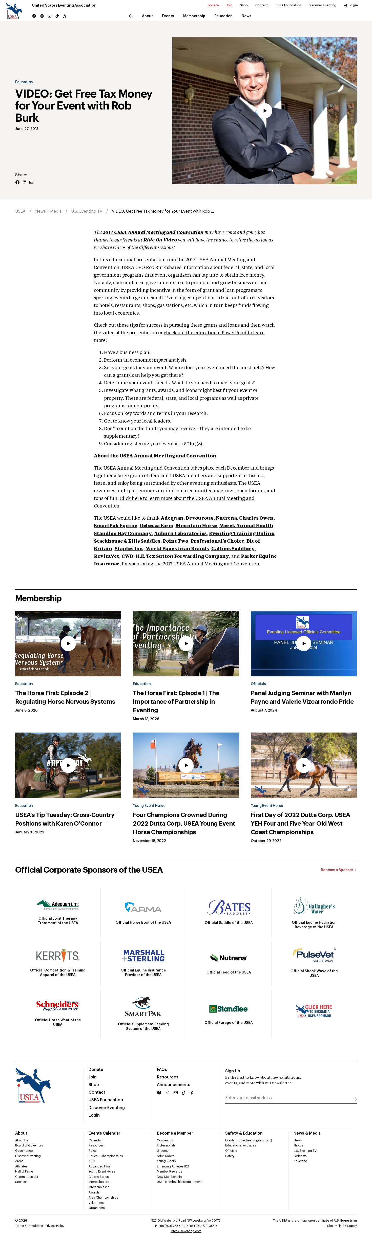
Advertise (300, 1161)
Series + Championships (106, 1156)
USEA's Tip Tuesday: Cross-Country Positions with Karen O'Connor (64, 819)
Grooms (162, 1150)
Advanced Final (100, 1166)
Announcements (173, 1085)
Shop (244, 5)
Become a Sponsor (337, 870)
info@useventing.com (186, 1231)
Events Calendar (104, 1133)
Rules (92, 1150)
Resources (167, 1077)
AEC (92, 1161)
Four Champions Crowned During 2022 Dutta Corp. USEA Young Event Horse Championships (184, 823)
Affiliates (21, 1166)
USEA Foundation (288, 5)
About (21, 1133)
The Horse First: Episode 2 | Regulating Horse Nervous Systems (65, 697)
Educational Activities (240, 1145)
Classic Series (99, 1176)
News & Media (307, 1133)
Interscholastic (99, 1187)
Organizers (97, 1207)
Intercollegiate (99, 1181)
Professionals (166, 1145)
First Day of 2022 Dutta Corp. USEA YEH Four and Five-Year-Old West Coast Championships (300, 823)
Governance (24, 1150)
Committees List (26, 1176)
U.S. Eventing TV (86, 211)
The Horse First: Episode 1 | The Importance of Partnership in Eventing (176, 701)
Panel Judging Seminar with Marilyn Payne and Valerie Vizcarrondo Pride (302, 697)
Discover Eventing (322, 5)
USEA (20, 211)
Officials (258, 684)
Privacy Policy (55, 1225)
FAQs (162, 1070)
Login (353, 5)
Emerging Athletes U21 (173, 1166)
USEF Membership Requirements (180, 1181)
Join (229, 5)
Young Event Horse (149, 806)
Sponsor (21, 1181)
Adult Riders (165, 1156)
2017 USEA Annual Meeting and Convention (153, 232)
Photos (298, 1145)
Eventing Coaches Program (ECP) (248, 1140)
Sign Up (232, 1071)
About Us (21, 1140)
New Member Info (169, 1176)
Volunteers (96, 1202)
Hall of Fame (24, 1171)
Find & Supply (347, 1225)
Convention (165, 1140)
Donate (213, 5)
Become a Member (175, 1133)
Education (24, 82)
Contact (261, 5)
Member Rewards (169, 1171)
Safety (229, 1156)
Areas (19, 1161)
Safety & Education (244, 1133)
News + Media (48, 211)
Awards (94, 1192)
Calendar (95, 1140)
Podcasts (300, 1156)
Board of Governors (29, 1145)
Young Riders (166, 1161)
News (298, 1140)
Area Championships (103, 1197)
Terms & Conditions (29, 1225)
